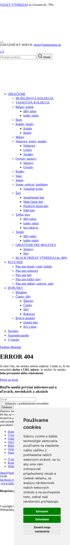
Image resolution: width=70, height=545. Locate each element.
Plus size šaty (24, 275)
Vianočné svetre (33, 188)
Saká (19, 176)
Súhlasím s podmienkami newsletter (27, 403)
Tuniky (20, 232)
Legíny (27, 150)
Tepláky (28, 154)
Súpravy (28, 163)
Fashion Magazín (10, 347)
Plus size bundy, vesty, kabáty (34, 266)
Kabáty (27, 128)
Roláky (20, 171)
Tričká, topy (23, 214)
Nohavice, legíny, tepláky (31, 141)
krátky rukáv (31, 115)
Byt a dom (29, 326)
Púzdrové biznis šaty (36, 206)
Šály (26, 309)
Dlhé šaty (29, 210)
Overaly (28, 167)
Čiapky (27, 305)
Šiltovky (28, 301)
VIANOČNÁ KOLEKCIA (33, 102)
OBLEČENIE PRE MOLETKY (36, 245)
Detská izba (30, 322)
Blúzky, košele (25, 107)
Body (19, 119)
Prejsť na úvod (9, 379)
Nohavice (29, 145)
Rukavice (29, 314)
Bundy (27, 132)
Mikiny (20, 137)
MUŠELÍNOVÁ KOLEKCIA (35, 98)
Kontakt (13, 462)
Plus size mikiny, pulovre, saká (34, 283)
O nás (11, 459)
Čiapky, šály (23, 296)
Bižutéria (21, 292)
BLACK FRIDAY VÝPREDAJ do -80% (41, 257)
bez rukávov (30, 227)
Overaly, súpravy (26, 158)
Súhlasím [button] (42, 511)
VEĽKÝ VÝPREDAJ (14, 4)
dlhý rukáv (30, 111)
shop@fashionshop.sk (47, 44)
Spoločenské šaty (34, 197)
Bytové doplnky (25, 318)
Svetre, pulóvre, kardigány (32, 184)
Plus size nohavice (27, 270)
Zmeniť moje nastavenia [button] (42, 529)
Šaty (18, 193)
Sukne (19, 180)
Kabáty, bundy (25, 124)
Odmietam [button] (42, 519)
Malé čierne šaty (33, 201)
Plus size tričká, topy (28, 279)
